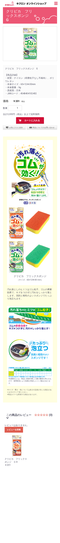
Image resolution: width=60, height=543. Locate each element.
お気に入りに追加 (16, 127)
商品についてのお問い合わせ (43, 127)
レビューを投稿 (14, 429)
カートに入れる (32, 120)
